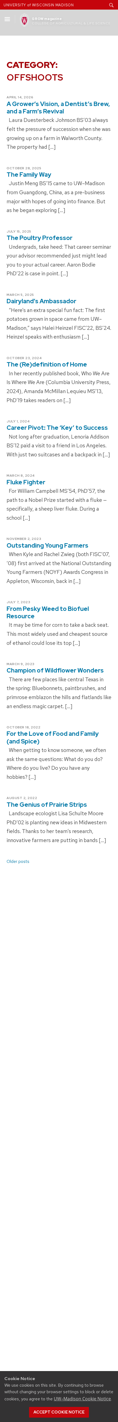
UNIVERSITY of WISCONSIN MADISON (39, 5)
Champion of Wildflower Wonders (55, 670)
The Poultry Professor (39, 238)
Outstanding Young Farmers (47, 546)
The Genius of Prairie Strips (47, 805)
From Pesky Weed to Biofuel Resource (48, 612)
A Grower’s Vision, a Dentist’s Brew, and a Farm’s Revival (58, 107)
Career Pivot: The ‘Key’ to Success (57, 428)
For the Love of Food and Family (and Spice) (53, 737)
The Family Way (29, 175)
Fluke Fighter (26, 482)
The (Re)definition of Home (47, 364)
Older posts (18, 861)
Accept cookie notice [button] (59, 1412)
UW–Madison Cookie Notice (82, 1399)
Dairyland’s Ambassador (41, 301)
